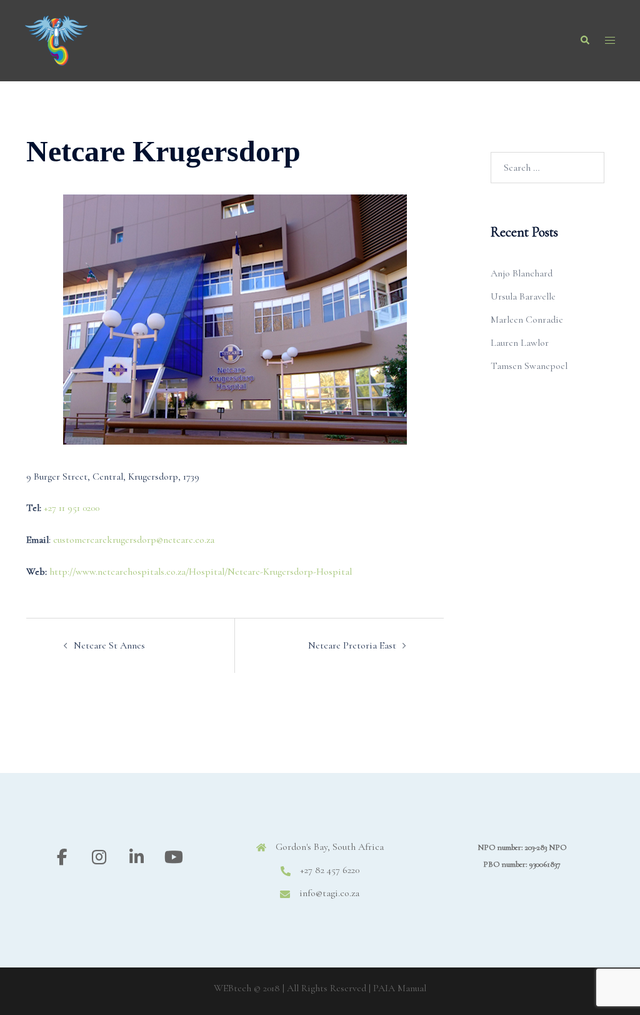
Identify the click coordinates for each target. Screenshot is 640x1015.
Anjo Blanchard (521, 273)
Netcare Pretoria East (352, 645)
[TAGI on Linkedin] (136, 858)
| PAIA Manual (397, 988)
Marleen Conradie (527, 319)
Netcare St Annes (109, 645)
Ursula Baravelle (523, 296)
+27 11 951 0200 (71, 508)
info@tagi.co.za (329, 893)
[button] (584, 41)
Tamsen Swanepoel (529, 366)
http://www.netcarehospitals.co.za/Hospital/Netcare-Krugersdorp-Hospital (200, 571)
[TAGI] (56, 39)
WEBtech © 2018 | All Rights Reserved (290, 988)
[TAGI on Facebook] (62, 858)
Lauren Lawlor (520, 342)
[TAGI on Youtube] (174, 858)
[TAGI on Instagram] (99, 858)
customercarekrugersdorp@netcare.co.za (133, 539)
